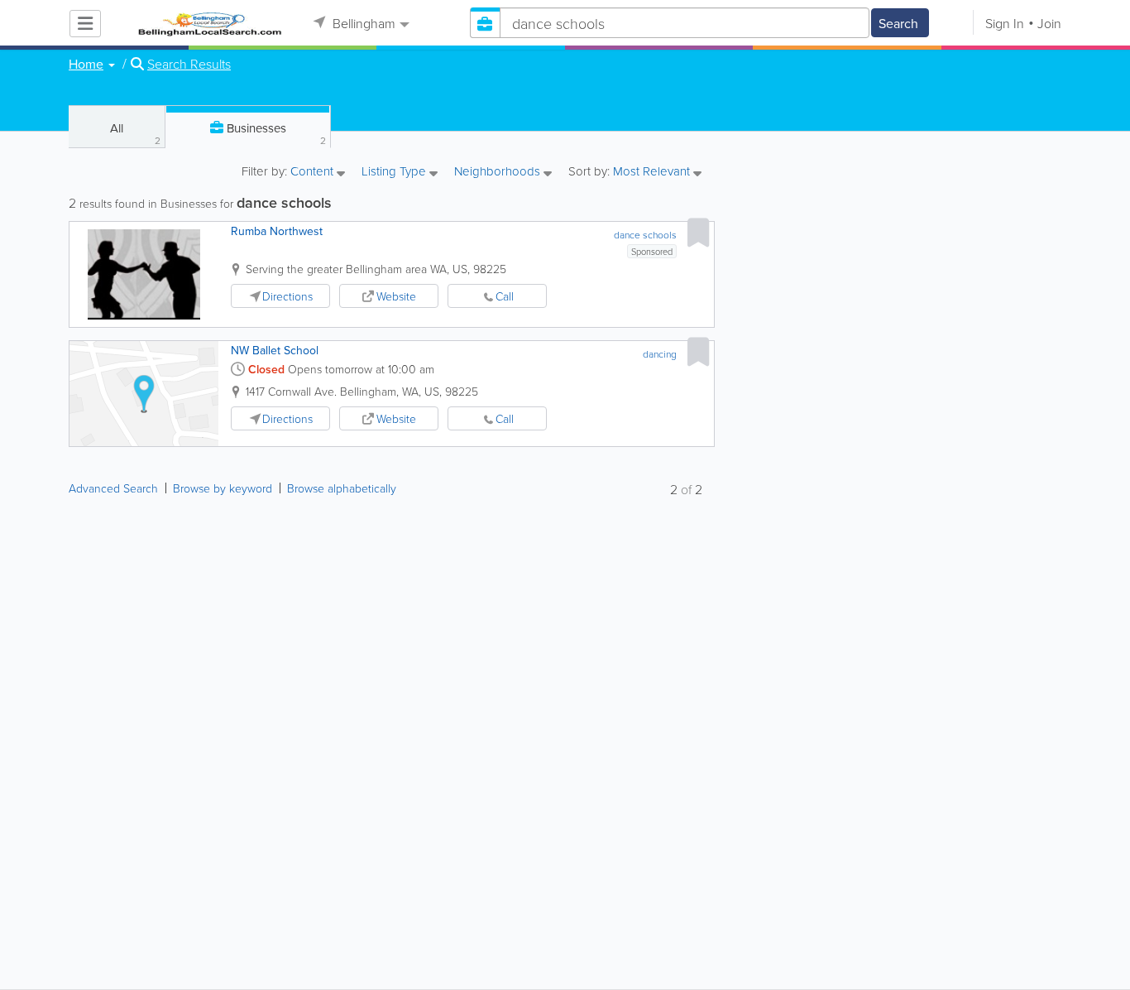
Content (313, 172)
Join (1049, 23)
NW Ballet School (274, 350)
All (135, 133)
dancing (660, 354)
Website (396, 296)
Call (505, 296)
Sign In (1004, 23)
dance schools (645, 235)
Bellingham (362, 23)
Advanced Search (113, 488)
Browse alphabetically (341, 488)
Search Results (189, 63)
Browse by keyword (222, 488)
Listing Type (395, 172)
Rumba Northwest (277, 231)
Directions (287, 296)
